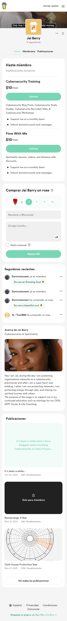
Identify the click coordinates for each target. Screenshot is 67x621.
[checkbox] (16, 245)
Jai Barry (33, 38)
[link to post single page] (33, 450)
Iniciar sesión (51, 5)
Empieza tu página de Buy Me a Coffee (32, 614)
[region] (33, 119)
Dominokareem (20, 276)
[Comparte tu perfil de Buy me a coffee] (62, 33)
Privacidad (32, 605)
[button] (63, 6)
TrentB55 (21, 314)
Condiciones (50, 605)
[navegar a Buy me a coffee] (4, 6)
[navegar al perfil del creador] (33, 27)
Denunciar (33, 609)
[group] (33, 104)
